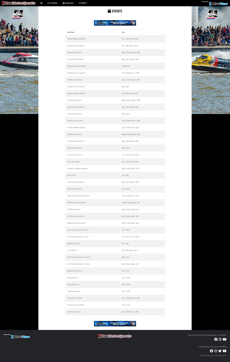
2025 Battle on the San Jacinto (76, 73)
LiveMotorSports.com (210, 355)
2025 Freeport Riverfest (74, 114)
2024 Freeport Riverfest (74, 148)
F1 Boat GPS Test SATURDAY (75, 305)
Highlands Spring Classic (74, 271)
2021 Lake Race (72, 250)
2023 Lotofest (71, 175)
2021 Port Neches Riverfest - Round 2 (78, 257)
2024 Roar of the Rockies (75, 121)
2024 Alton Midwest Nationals (76, 127)
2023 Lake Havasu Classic (75, 155)
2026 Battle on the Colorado (75, 46)
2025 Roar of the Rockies (75, 80)
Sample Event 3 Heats (74, 312)
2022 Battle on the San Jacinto (76, 202)
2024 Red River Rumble (74, 134)
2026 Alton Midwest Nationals (76, 39)
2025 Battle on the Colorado (75, 86)
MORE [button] (83, 3)
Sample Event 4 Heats (74, 291)
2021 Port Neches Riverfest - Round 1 (78, 264)
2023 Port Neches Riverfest (75, 182)
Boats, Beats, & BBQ (73, 162)
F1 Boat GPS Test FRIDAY (74, 298)
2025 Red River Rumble (74, 100)
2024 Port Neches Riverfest (75, 141)
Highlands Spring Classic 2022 (76, 223)
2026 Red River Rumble (74, 52)
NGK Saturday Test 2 (73, 284)
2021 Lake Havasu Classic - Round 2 (78, 230)
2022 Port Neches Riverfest (75, 216)
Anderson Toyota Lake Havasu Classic (78, 196)
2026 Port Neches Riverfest (75, 59)
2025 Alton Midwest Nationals (76, 93)
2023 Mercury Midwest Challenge (77, 168)
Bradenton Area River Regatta (76, 66)
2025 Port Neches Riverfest (75, 107)
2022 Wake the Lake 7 (73, 209)
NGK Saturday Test (73, 278)
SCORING (53, 3)
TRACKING (69, 3)
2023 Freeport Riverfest (74, 189)
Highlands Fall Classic (73, 243)
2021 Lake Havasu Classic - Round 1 (78, 237)
